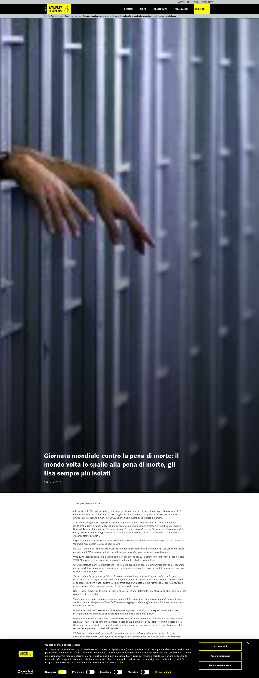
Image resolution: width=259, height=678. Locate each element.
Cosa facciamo (160, 9)
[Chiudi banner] (248, 643)
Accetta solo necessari (220, 665)
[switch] (90, 672)
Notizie (143, 9)
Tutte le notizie (57, 16)
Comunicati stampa (73, 16)
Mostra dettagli (163, 672)
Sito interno (207, 2)
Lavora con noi (184, 2)
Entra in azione (181, 9)
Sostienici (200, 9)
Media (196, 2)
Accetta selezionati (220, 656)
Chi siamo (128, 9)
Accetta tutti (220, 646)
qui (122, 662)
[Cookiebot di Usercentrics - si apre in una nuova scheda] (25, 672)
